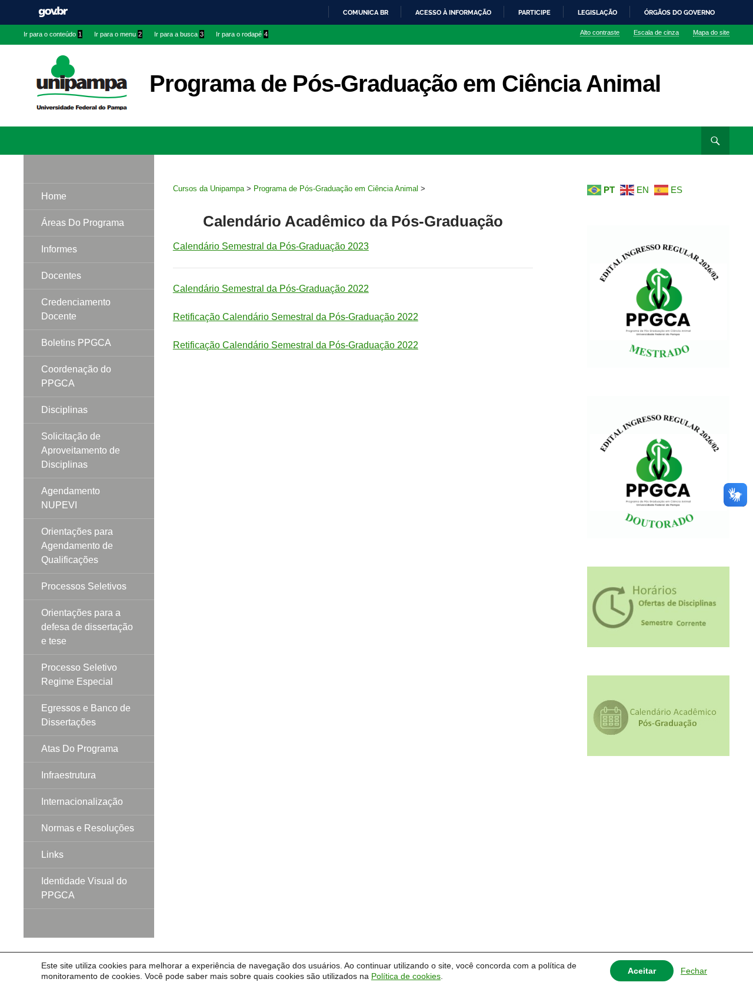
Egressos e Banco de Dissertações (86, 715)
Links (52, 855)
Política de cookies (406, 976)
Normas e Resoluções (87, 828)
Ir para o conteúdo (53, 34)
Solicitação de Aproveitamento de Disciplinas (80, 450)
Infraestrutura (68, 775)
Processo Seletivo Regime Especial (79, 674)
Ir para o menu (118, 34)
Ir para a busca (179, 34)
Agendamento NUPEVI (70, 498)
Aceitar (642, 970)
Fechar (694, 970)
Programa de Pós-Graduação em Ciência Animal (405, 83)
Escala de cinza (656, 32)
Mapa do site (711, 32)
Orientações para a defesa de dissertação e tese (87, 627)
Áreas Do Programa (82, 223)
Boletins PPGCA (76, 343)
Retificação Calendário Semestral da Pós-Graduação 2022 (295, 317)
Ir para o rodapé (242, 34)
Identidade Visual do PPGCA (84, 888)
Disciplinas (64, 410)
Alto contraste (599, 32)
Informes (59, 249)
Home (53, 196)
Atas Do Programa (79, 749)
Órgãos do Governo (679, 12)
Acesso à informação (453, 12)
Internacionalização (82, 802)
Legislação (597, 12)
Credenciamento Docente (76, 309)
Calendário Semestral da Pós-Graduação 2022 (271, 289)
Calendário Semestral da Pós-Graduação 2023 (271, 246)
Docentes (61, 276)
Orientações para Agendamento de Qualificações (77, 546)
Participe (534, 12)
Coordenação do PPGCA (76, 376)
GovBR (53, 12)
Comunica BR (365, 12)
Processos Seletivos (83, 586)
